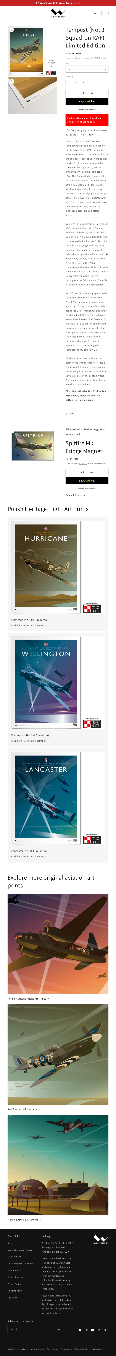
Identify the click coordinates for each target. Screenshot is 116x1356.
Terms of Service (15, 1277)
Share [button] (71, 413)
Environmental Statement (20, 1263)
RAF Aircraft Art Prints (21, 1109)
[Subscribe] (58, 1329)
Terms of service (81, 1349)
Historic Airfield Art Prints (23, 1219)
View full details (74, 495)
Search (11, 1243)
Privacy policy (66, 1349)
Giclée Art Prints (15, 1256)
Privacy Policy (14, 1284)
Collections (13, 1297)
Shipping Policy (15, 1290)
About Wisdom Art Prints (20, 1250)
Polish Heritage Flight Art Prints (27, 998)
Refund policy (52, 1349)
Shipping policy (97, 1349)
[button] (6, 13)
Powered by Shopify (36, 1349)
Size (67, 63)
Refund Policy (14, 1270)
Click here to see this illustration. (29, 625)
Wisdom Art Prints (21, 1349)
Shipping (83, 58)
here (87, 384)
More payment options (87, 109)
